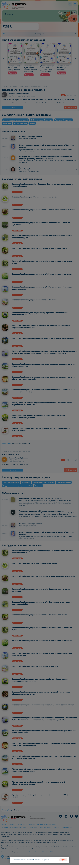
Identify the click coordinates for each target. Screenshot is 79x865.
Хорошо (63, 859)
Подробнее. (45, 859)
